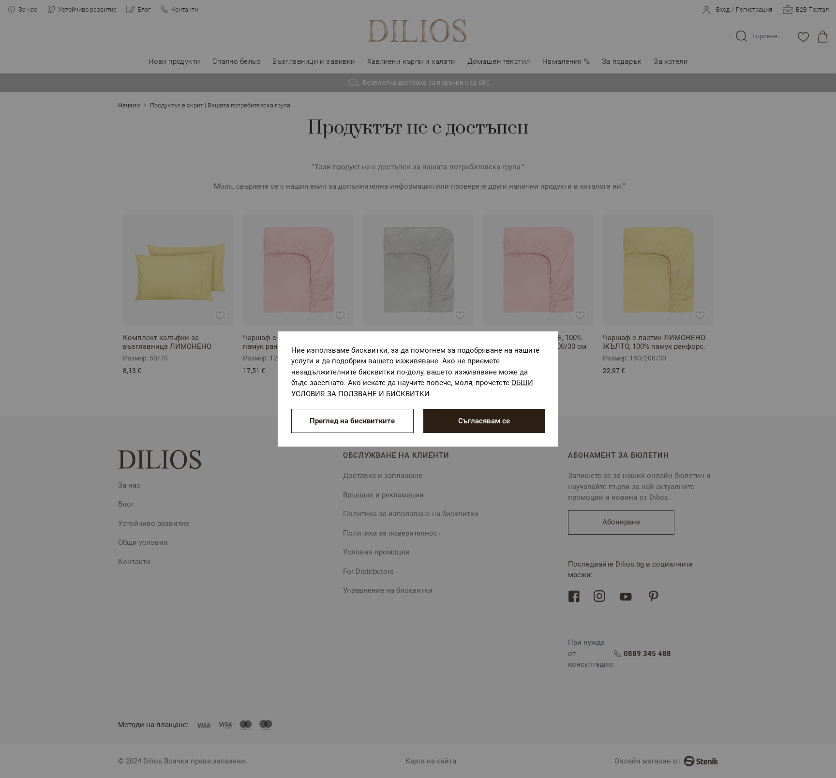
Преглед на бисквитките (352, 421)
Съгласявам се (484, 421)
